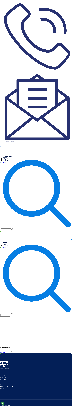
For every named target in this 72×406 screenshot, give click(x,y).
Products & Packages (7, 156)
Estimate (5, 157)
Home (4, 155)
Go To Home (2, 352)
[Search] (12, 229)
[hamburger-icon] (71, 239)
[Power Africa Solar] (4, 314)
